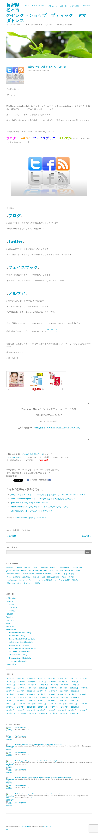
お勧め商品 (26, 577)
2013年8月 (32, 704)
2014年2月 (41, 701)
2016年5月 (74, 688)
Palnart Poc (69, 571)
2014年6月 (75, 697)
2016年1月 (31, 691)
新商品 (37, 583)
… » (27, 729)
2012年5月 (31, 710)
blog (27, 6)
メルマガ (16, 293)
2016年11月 (22, 688)
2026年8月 (10, 678)
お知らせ (32, 518)
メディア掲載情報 (45, 580)
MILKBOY (59, 571)
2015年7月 (20, 694)
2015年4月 (52, 694)
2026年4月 (31, 678)
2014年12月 (10, 697)
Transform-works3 (21, 518)
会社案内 (9, 614)
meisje (23, 571)
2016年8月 (43, 688)
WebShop (86, 6)
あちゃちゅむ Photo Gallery (19, 645)
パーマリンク (41, 518)
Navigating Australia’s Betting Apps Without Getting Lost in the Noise (38, 744)
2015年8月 (10, 694)
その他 (63, 577)
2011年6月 (64, 713)
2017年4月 (65, 685)
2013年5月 (63, 704)
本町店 (11, 604)
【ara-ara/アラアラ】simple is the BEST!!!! (29, 503)
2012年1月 (72, 710)
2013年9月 (21, 704)
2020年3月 (52, 682)
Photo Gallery (38, 6)
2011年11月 (10, 713)
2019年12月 (63, 682)
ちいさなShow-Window (15, 580)
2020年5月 (32, 682)
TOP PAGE (10, 620)
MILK (51, 571)
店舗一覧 (63, 6)
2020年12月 (10, 682)
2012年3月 (52, 710)
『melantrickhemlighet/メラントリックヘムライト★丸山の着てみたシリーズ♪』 (45, 499)
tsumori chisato (28, 574)
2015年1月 (83, 694)
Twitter (15, 241)
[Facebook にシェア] (28, 480)
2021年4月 (83, 678)
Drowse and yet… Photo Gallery (20, 658)
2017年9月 (54, 685)
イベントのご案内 (13, 577)
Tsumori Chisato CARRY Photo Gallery (22, 639)
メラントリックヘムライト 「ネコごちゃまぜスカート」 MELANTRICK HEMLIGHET (47, 495)
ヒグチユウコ (31, 580)
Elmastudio (47, 826)
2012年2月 (62, 710)
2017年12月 (32, 685)
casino (35, 567)
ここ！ (52, 330)
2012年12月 (31, 707)
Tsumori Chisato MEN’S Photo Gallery (22, 648)
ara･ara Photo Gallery (17, 636)
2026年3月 (41, 678)
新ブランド (28, 583)
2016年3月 (10, 691)
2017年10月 (43, 685)
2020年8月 (21, 682)
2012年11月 (42, 707)
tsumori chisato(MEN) (44, 574)
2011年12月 (83, 710)
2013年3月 (83, 704)
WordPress (26, 826)
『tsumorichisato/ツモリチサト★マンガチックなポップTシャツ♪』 (39, 507)
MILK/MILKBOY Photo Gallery (19, 652)
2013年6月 (52, 704)
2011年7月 (53, 713)
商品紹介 (75, 580)
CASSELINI (44, 567)
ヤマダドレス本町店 (62, 580)
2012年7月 (10, 710)
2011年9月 (33, 713)
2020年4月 (42, 682)
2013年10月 (10, 704)
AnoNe (19, 567)
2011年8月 (43, 713)
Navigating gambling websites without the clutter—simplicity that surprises (40, 761)
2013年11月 (73, 701)
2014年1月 (52, 701)
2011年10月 (22, 713)
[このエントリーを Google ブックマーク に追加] (49, 480)
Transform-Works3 (14, 457)
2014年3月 (31, 701)
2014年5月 (10, 701)
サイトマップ (11, 627)
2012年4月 (41, 710)
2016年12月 (10, 688)
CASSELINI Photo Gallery (18, 655)
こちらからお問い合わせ (32, 454)
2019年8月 (74, 682)
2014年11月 (22, 697)
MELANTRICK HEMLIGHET (38, 571)
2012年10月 (54, 707)
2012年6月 (20, 710)
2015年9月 (75, 691)
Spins (78, 571)
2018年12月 (10, 685)
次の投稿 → (87, 536)
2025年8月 (52, 678)
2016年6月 (64, 688)
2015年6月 (31, 694)
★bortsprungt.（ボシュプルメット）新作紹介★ (31, 511)
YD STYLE (58, 574)
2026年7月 (20, 678)
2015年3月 (62, 694)
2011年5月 (74, 713)
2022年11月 (62, 678)
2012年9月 (65, 707)
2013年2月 (10, 707)
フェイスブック (23, 267)
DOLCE (52, 567)
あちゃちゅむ (69, 574)
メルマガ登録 (74, 6)
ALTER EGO (10, 567)
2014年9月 (44, 697)
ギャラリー (13, 607)
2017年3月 (75, 685)
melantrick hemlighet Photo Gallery (21, 642)
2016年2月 (20, 691)
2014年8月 (54, 697)
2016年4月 (84, 688)
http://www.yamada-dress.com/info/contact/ (57, 427)
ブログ (14, 215)
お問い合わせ (52, 6)
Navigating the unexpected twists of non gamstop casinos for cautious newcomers (43, 794)
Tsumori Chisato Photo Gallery (20, 633)
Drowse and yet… (64, 567)
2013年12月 (62, 701)
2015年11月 (53, 691)
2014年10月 (33, 697)
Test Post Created (21, 728)
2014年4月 (20, 701)
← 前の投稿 (11, 536)
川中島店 (12, 611)
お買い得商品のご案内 (50, 577)
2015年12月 (41, 691)
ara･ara (27, 567)
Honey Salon (78, 567)
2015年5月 (41, 694)
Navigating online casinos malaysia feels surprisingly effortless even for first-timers (43, 777)
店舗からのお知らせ (13, 583)
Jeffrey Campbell (12, 571)
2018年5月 (21, 685)
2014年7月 (65, 697)
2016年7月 (53, 688)
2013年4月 (73, 704)
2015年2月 (72, 694)
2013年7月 (42, 704)
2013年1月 (20, 707)
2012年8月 (75, 707)
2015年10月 (64, 691)
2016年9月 (33, 688)
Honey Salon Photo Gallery (18, 661)
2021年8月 (73, 678)
